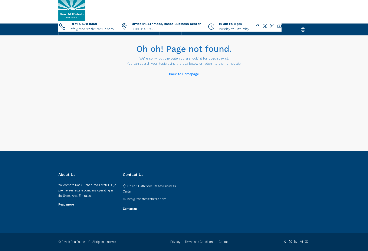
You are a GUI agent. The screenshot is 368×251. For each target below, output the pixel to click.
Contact (224, 242)
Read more (66, 204)
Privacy (175, 242)
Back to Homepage (184, 74)
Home (65, 29)
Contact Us (170, 29)
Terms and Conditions (199, 242)
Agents (151, 29)
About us (81, 29)
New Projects (125, 29)
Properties (101, 29)
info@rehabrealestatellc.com (146, 199)
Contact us (130, 208)
